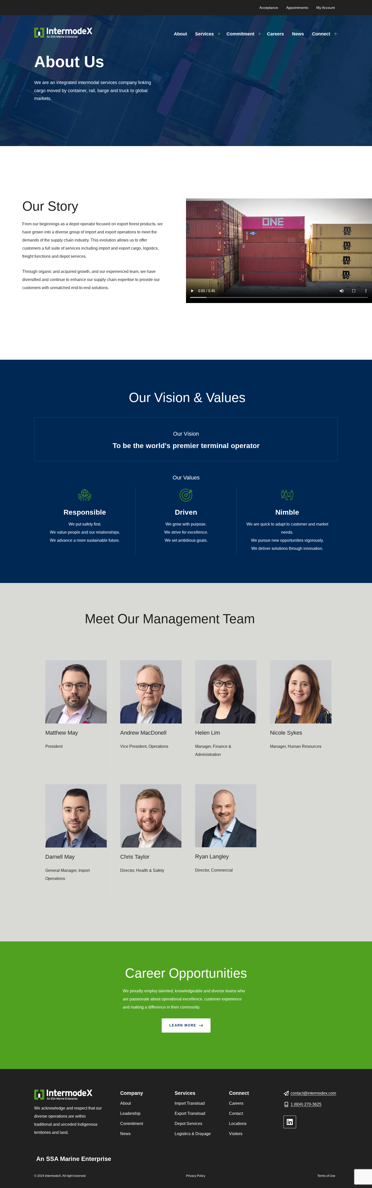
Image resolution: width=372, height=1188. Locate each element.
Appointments (297, 8)
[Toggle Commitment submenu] (259, 34)
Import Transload (190, 1103)
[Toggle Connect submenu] (335, 34)
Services (204, 33)
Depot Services (188, 1123)
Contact (236, 1113)
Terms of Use (326, 1176)
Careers (275, 33)
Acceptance (268, 8)
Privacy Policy (195, 1176)
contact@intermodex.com (313, 1093)
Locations (237, 1123)
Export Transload (190, 1113)
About (180, 33)
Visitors (235, 1134)
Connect (321, 33)
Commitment (240, 33)
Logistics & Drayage (193, 1134)
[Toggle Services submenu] (219, 34)
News (298, 33)
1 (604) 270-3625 (306, 1104)
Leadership (130, 1113)
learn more (182, 1025)
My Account (325, 8)
